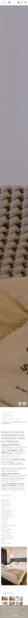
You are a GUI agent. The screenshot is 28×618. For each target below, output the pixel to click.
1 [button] (13, 408)
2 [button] (15, 408)
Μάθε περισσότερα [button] (13, 611)
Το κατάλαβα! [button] (14, 615)
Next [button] (23, 402)
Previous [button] (18, 402)
